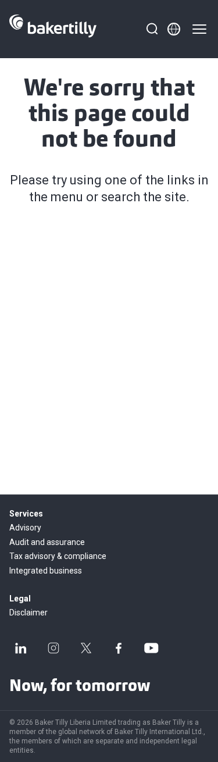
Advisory (25, 527)
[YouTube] (151, 648)
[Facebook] (118, 648)
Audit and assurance (47, 542)
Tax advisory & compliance (57, 556)
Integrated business (45, 570)
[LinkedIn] (21, 648)
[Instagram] (53, 648)
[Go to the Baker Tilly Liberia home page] (53, 29)
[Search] (151, 29)
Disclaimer (28, 612)
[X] (86, 648)
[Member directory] (174, 29)
